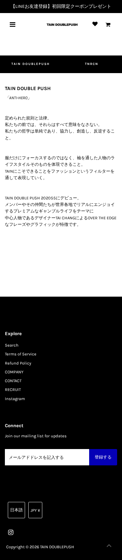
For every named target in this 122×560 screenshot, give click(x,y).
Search (12, 345)
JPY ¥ (35, 510)
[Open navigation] (12, 24)
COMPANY (14, 371)
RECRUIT (13, 389)
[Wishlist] (95, 24)
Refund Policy (18, 363)
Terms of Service (20, 353)
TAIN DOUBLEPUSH (30, 64)
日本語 (16, 509)
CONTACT (13, 380)
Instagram (15, 398)
